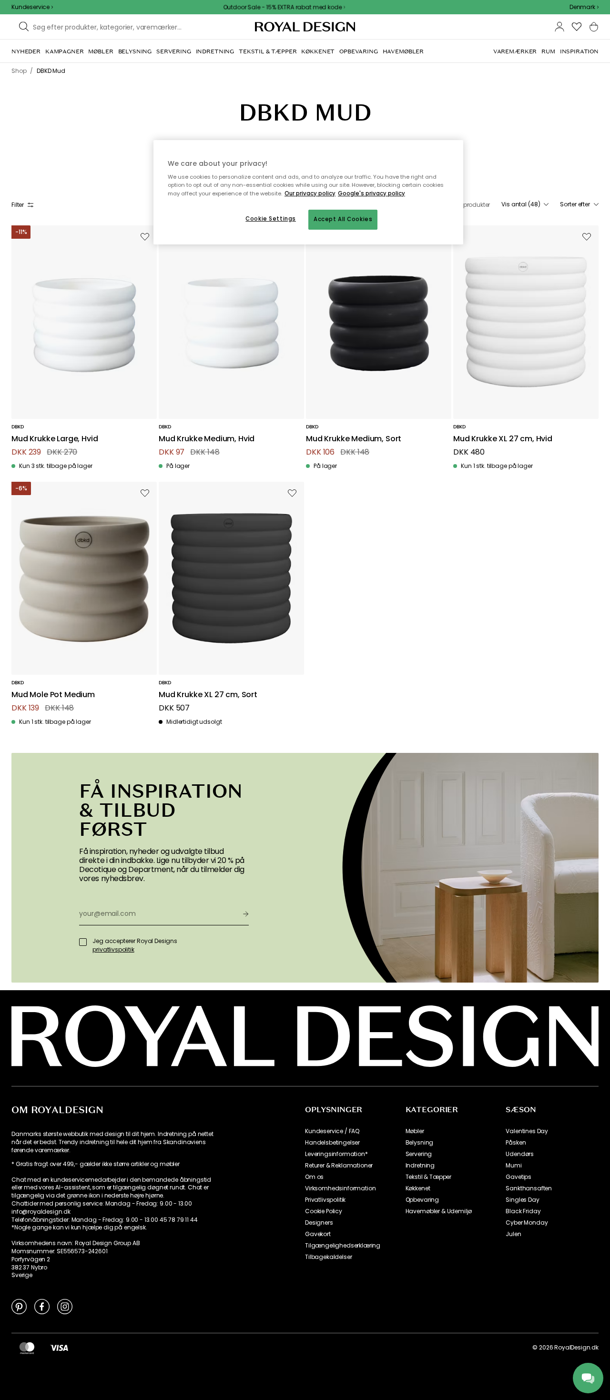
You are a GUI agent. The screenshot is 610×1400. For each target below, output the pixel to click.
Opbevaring (422, 1200)
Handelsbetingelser (332, 1143)
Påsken (516, 1143)
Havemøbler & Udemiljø (439, 1211)
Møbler (415, 1131)
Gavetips (518, 1177)
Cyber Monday (527, 1223)
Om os (314, 1177)
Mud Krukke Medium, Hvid (206, 439)
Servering (419, 1154)
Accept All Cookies (343, 219)
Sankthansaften (529, 1188)
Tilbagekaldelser (328, 1257)
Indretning (420, 1165)
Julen (513, 1234)
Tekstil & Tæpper (428, 1177)
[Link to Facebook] (42, 1306)
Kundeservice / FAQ (332, 1131)
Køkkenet (418, 1188)
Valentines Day (527, 1131)
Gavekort (318, 1234)
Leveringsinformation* (336, 1154)
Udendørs (520, 1154)
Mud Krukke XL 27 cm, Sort (208, 695)
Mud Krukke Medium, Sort (353, 439)
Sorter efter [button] (575, 204)
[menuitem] (26, 51)
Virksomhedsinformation (340, 1188)
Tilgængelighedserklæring (342, 1245)
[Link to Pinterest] (19, 1306)
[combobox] (584, 7)
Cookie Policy (323, 1211)
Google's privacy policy (371, 193)
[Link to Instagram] (64, 1306)
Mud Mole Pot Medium (53, 695)
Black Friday (523, 1211)
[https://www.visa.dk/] (59, 1347)
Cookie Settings (270, 219)
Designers (319, 1223)
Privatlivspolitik (325, 1200)
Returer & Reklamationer (339, 1165)
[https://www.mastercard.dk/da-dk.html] (27, 1347)
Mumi (513, 1165)
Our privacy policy (310, 193)
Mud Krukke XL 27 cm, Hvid (502, 439)
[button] (584, 7)
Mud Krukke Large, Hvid (54, 439)
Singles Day (522, 1200)
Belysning (420, 1143)
